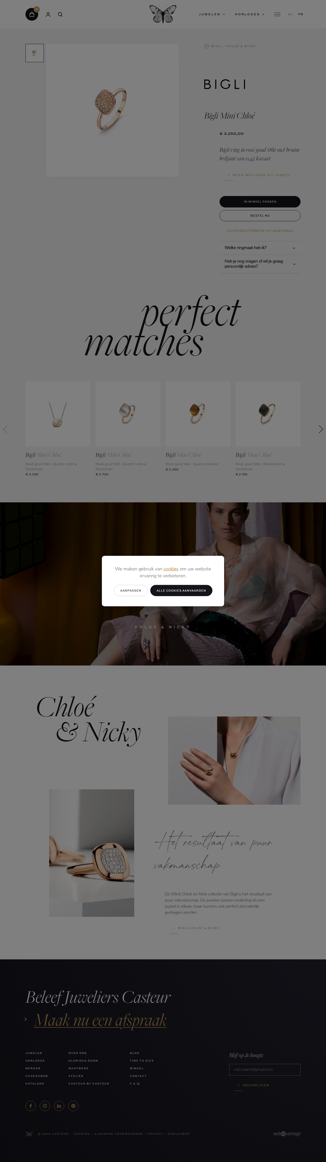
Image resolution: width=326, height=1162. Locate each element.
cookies (171, 569)
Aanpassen (130, 590)
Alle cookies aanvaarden (181, 590)
